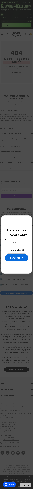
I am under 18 (16, 250)
